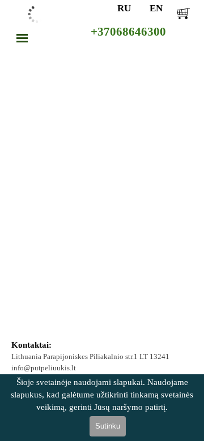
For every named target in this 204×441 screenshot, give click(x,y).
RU (124, 8)
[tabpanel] (102, 357)
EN (156, 8)
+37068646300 (128, 31)
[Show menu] (22, 37)
